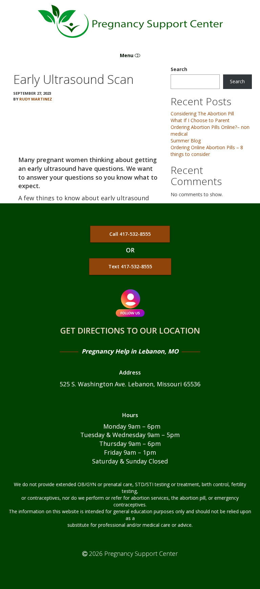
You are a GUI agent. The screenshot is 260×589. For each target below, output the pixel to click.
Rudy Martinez (35, 98)
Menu (127, 55)
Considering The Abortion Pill (202, 113)
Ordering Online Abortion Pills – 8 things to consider (207, 150)
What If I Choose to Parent (200, 120)
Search (179, 69)
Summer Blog (186, 140)
